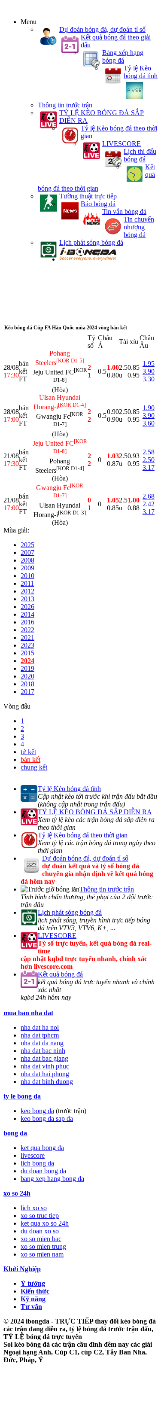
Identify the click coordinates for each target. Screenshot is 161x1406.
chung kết (34, 767)
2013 (27, 599)
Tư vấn (31, 1306)
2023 (27, 645)
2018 (27, 684)
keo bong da (37, 1110)
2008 (27, 560)
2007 (27, 552)
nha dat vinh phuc (45, 1066)
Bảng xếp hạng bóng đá (122, 56)
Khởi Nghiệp (22, 1268)
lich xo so (34, 1207)
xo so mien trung (43, 1246)
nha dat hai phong (45, 1073)
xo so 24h (16, 1193)
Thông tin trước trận (65, 105)
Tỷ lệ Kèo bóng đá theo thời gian (83, 835)
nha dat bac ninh (43, 1050)
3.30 (149, 379)
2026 (27, 606)
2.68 (149, 496)
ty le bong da (22, 1096)
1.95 (149, 363)
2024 (27, 660)
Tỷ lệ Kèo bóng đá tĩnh (141, 71)
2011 (27, 583)
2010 (27, 575)
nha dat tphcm (40, 1035)
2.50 (149, 459)
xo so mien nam (42, 1254)
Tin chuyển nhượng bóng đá (139, 227)
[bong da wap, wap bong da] (87, 259)
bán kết (30, 759)
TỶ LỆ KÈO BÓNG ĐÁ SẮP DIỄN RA (95, 812)
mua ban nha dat (28, 1012)
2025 (27, 544)
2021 (27, 637)
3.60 (149, 423)
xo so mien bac (41, 1238)
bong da (15, 1133)
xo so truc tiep (40, 1215)
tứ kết (28, 751)
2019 (27, 668)
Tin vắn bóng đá (124, 211)
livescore (33, 1155)
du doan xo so (40, 1231)
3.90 (149, 371)
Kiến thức (35, 1291)
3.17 (149, 467)
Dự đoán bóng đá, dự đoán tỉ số (102, 29)
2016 (27, 622)
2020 (27, 676)
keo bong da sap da (47, 1118)
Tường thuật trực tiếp (88, 196)
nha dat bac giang (44, 1058)
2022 (27, 629)
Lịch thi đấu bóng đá (140, 155)
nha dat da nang (42, 1043)
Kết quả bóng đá (60, 974)
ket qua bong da (42, 1147)
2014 (27, 614)
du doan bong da (43, 1171)
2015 (27, 653)
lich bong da (37, 1163)
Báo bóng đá (98, 203)
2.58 (149, 452)
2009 (27, 568)
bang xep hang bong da (52, 1178)
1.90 (149, 407)
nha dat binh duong (47, 1081)
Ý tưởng (33, 1283)
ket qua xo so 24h (45, 1223)
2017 (27, 691)
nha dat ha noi (40, 1027)
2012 (27, 591)
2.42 (149, 504)
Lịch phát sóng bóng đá (91, 242)
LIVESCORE (121, 143)
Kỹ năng (33, 1299)
